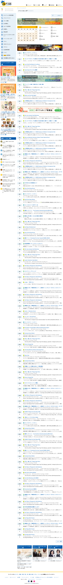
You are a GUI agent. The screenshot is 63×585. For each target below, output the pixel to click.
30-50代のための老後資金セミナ (31, 182)
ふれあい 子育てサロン (29, 282)
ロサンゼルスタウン (31, 579)
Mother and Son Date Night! (30, 95)
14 (33, 35)
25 (24, 40)
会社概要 (18, 577)
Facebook (29, 581)
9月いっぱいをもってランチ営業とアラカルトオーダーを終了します (9, 166)
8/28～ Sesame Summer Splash (9, 162)
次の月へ (58, 541)
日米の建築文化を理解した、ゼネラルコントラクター (24, 565)
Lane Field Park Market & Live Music (32, 64)
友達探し (6, 29)
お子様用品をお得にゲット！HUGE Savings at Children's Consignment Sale (40, 100)
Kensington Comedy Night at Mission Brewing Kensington (37, 327)
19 (27, 38)
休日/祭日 (54, 33)
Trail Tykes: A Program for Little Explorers (33, 160)
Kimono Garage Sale (29, 344)
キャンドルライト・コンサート (31, 52)
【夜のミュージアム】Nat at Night (31, 417)
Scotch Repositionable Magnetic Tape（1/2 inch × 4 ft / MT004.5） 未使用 (9, 185)
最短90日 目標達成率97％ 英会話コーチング (24, 561)
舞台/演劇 (43, 39)
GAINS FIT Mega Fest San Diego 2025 (32, 411)
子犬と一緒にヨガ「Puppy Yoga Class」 (33, 89)
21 (33, 38)
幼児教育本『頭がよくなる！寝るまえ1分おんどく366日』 (9, 180)
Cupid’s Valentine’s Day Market (31, 260)
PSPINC (31, 583)
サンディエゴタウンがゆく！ (9, 35)
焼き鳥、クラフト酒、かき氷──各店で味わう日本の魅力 (24, 568)
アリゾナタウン (39, 579)
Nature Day (27, 355)
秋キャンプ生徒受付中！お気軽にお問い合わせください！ (9, 151)
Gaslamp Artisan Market (30, 333)
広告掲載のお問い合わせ (9, 58)
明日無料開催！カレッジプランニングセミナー (34, 243)
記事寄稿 (8, 55)
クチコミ (6, 46)
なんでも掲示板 (7, 26)
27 (30, 40)
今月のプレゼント (7, 44)
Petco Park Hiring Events (30, 188)
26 (27, 40)
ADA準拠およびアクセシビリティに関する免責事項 (43, 577)
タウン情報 (6, 20)
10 (21, 35)
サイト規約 (32, 577)
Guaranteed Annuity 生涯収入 (31, 489)
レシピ (5, 52)
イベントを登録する (57, 15)
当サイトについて (13, 577)
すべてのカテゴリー (44, 27)
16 (18, 38)
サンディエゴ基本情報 (8, 15)
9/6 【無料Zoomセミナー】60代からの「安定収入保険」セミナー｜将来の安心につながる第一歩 (9, 190)
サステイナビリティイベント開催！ (31, 382)
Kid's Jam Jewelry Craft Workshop (32, 115)
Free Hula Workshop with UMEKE (31, 477)
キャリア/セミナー (44, 30)
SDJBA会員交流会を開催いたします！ (32, 506)
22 (36, 38)
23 (18, 40)
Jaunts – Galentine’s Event (30, 311)
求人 (25, 574)
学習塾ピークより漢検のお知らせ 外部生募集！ (34, 366)
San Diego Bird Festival (29, 517)
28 (33, 40)
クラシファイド (7, 18)
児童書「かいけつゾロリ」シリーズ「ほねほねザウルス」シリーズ (9, 171)
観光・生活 (21, 574)
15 (36, 35)
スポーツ (42, 33)
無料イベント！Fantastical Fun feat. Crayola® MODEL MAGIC (37, 238)
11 (24, 35)
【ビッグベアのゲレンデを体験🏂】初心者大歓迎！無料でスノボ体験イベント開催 (41, 58)
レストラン (16, 574)
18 (24, 38)
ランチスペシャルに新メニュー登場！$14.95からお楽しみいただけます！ (9, 155)
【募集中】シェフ (6, 159)
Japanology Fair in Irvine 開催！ (31, 69)
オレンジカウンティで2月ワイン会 (31, 204)
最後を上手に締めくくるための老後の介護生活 (34, 215)
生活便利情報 (6, 49)
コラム (5, 41)
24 (21, 40)
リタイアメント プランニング (30, 271)
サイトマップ (56, 577)
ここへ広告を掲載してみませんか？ (39, 560)
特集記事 (6, 31)
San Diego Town (6, 3)
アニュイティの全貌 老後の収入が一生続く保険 (34, 84)
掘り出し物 (31, 574)
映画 (42, 36)
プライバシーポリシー (25, 577)
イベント (54, 27)
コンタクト (6, 577)
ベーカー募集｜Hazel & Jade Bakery (8, 142)
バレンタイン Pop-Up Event (30, 316)
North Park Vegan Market (30, 199)
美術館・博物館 (55, 36)
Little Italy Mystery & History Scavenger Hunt (34, 349)
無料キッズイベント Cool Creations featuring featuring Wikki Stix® (39, 210)
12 (27, 35)
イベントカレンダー (8, 38)
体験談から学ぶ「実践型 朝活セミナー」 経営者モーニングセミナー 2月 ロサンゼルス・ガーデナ (43, 171)
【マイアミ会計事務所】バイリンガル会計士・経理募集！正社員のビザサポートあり (9, 146)
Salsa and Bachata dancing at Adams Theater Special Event (37, 137)
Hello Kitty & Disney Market (30, 472)
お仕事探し (6, 23)
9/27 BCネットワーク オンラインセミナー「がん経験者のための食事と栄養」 (9, 176)
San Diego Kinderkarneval (30, 227)
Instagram (34, 581)
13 (30, 35)
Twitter (31, 581)
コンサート (55, 30)
